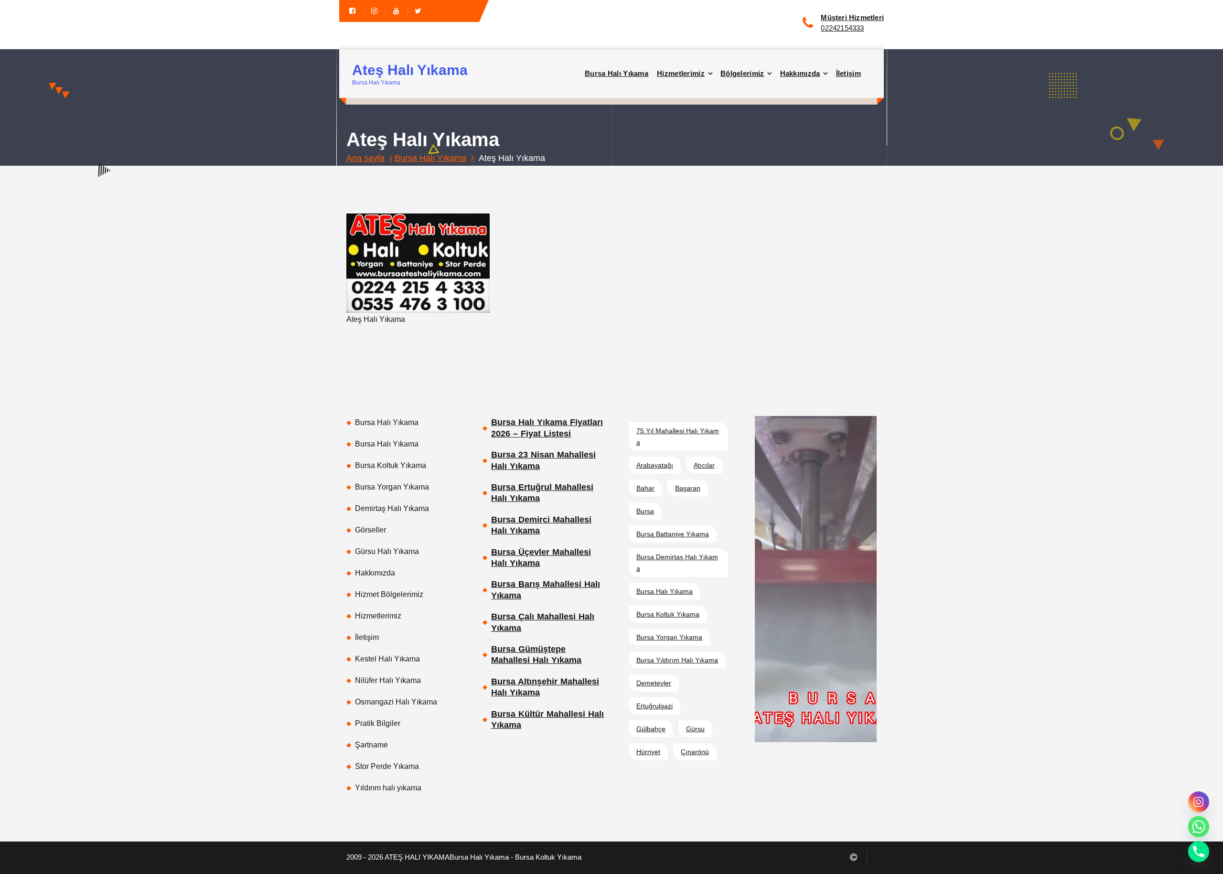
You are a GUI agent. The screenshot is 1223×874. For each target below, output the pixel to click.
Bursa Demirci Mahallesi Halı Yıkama (541, 525)
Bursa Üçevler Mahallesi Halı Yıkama (541, 557)
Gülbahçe (650, 729)
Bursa (645, 511)
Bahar (645, 488)
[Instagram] (1198, 801)
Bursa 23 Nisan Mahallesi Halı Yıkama (543, 460)
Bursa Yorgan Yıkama (392, 487)
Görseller (370, 530)
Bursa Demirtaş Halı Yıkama (677, 562)
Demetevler (653, 683)
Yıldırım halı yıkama (388, 788)
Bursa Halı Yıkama (616, 73)
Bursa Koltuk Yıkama (390, 465)
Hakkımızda (800, 73)
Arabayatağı (654, 465)
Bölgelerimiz (742, 73)
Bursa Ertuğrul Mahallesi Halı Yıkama (542, 492)
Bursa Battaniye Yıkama (672, 534)
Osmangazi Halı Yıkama (396, 702)
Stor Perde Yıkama (387, 766)
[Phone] (1198, 851)
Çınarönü (695, 752)
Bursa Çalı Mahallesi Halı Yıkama (542, 622)
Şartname (371, 745)
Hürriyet (648, 752)
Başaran (687, 488)
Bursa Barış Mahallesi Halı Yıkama (545, 589)
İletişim (848, 73)
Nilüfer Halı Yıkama (388, 680)
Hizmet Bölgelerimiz (389, 594)
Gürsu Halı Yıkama (387, 551)
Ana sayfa (365, 158)
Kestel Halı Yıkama (387, 659)
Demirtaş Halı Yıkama (392, 508)
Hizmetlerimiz (681, 73)
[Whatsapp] (1198, 826)
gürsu (695, 729)
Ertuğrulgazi (654, 706)
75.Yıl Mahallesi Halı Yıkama (677, 436)
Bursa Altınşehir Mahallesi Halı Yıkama (545, 687)
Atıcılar (704, 465)
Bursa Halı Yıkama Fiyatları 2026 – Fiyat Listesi (547, 427)
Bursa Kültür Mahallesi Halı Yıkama (547, 719)
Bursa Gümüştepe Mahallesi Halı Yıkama (536, 654)
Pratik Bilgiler (377, 723)
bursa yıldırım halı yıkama (677, 660)
